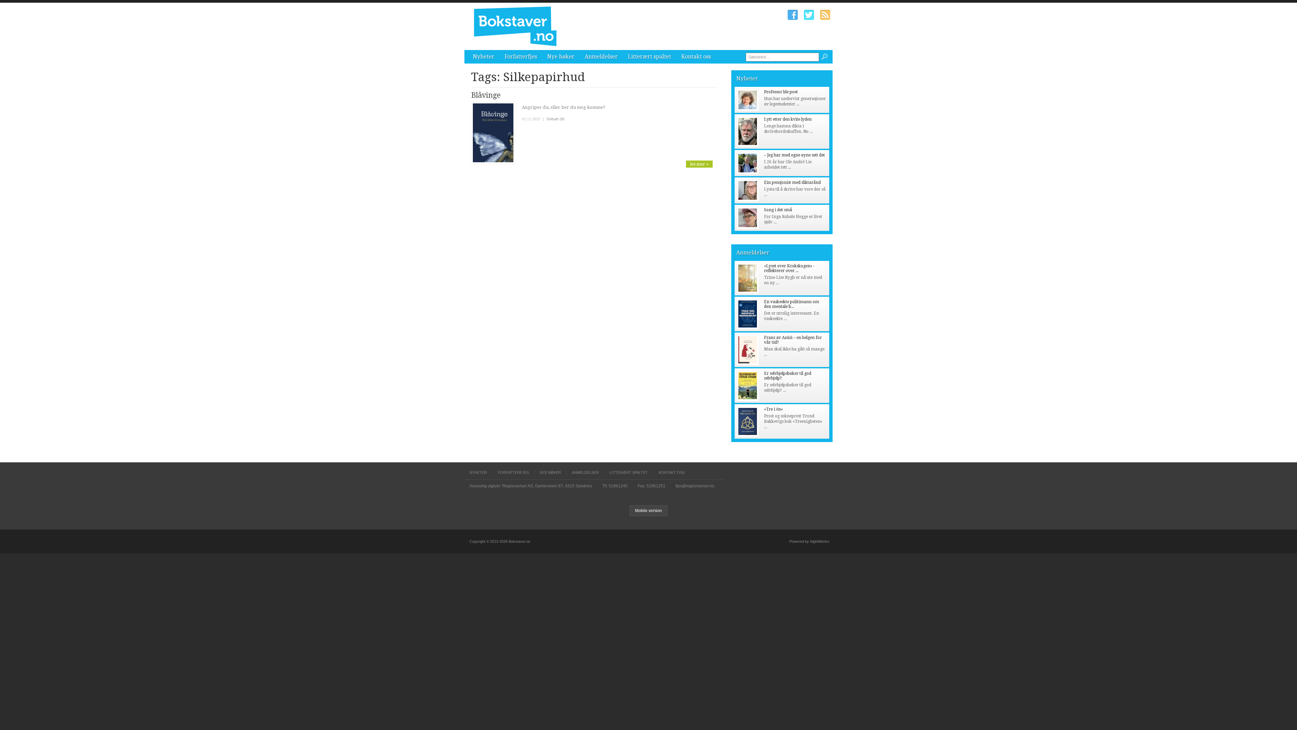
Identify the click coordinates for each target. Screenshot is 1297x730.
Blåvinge (486, 95)
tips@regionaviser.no (695, 486)
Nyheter (483, 56)
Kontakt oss (696, 56)
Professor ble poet (781, 92)
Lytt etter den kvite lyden (788, 119)
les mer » (699, 164)
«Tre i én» (773, 409)
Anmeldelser (601, 56)
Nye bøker (561, 56)
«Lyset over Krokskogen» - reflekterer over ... (789, 268)
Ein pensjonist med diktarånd (792, 182)
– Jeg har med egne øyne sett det (794, 155)
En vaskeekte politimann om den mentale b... (791, 304)
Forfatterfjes (521, 56)
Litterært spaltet (649, 56)
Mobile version (648, 510)
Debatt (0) (555, 119)
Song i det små (778, 210)
